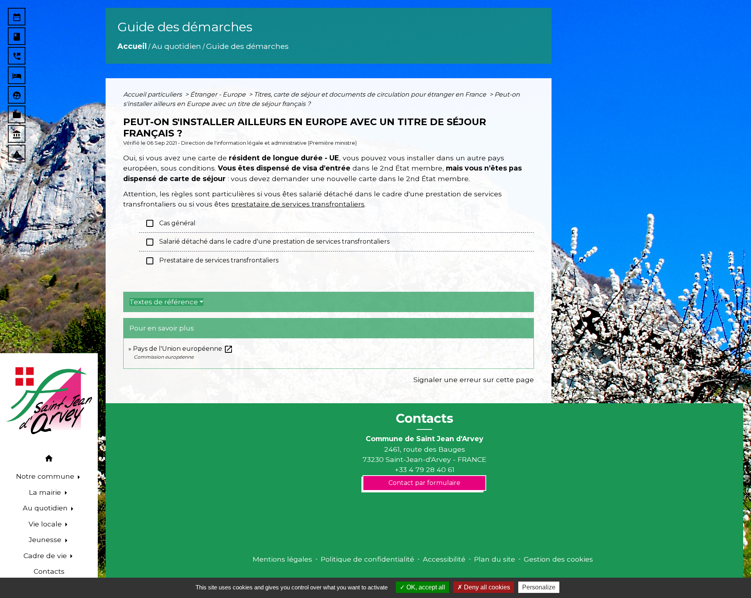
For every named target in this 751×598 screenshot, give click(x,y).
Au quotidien (176, 46)
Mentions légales (282, 559)
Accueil (132, 46)
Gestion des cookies (558, 559)
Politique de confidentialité (367, 559)
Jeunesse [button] (46, 539)
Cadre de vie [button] (46, 555)
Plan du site (494, 559)
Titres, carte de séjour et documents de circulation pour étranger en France (371, 94)
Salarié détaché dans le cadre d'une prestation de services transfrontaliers (267, 242)
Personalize (538, 587)
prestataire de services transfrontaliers (298, 204)
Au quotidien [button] (46, 508)
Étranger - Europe (218, 94)
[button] (49, 460)
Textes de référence (163, 302)
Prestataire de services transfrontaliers (211, 261)
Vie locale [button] (46, 524)
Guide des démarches (247, 46)
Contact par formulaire (424, 483)
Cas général (170, 223)
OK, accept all (425, 587)
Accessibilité (444, 559)
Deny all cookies (486, 587)
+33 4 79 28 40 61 (425, 469)
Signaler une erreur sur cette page (473, 379)
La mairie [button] (46, 492)
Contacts (424, 418)
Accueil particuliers (153, 94)
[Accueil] (49, 400)
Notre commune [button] (46, 476)
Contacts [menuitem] (49, 571)
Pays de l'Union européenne (183, 348)
